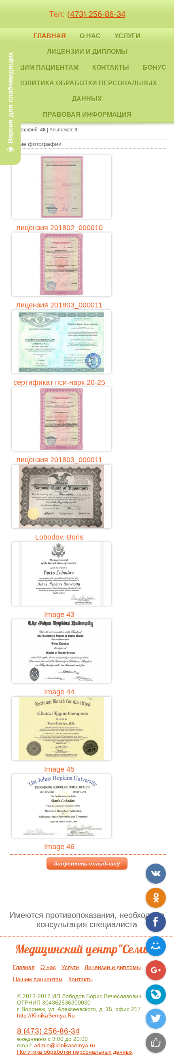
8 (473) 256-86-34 (48, 1031)
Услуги (70, 967)
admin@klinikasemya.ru (64, 1045)
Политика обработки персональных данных (75, 1051)
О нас (48, 967)
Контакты (80, 979)
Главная (24, 967)
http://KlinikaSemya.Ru (46, 1015)
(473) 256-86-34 (96, 14)
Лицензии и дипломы (113, 967)
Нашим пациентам (38, 979)
